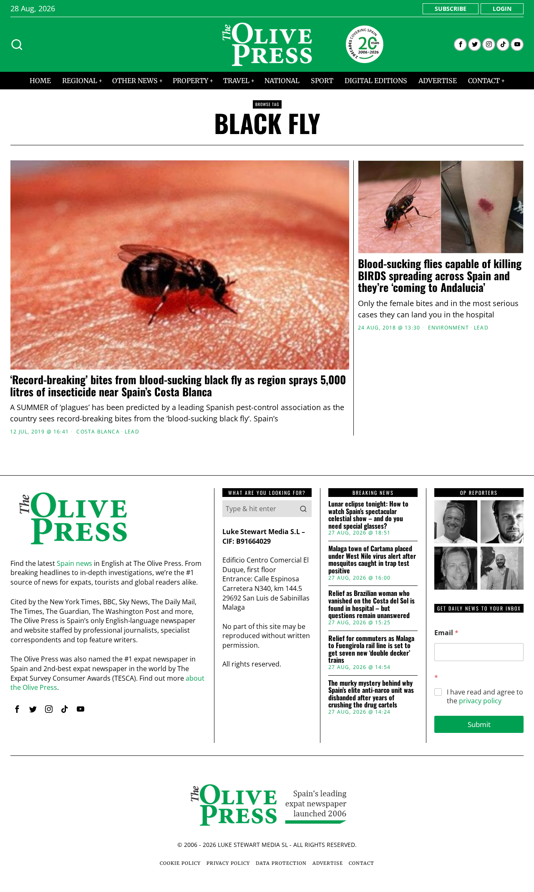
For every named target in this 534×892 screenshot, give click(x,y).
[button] (303, 508)
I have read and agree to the (485, 696)
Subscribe (450, 9)
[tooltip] (460, 44)
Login (502, 9)
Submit (479, 724)
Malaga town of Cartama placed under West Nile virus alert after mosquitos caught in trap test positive (372, 559)
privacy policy (480, 700)
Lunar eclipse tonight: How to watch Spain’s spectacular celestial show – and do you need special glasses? (368, 515)
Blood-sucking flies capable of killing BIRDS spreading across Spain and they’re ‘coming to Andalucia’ (439, 276)
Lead (132, 431)
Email (446, 633)
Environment (448, 327)
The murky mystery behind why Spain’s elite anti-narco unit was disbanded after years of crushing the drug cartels (371, 694)
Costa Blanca (97, 431)
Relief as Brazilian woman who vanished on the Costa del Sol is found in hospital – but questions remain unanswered (371, 604)
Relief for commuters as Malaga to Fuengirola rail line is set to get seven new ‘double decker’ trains (371, 649)
